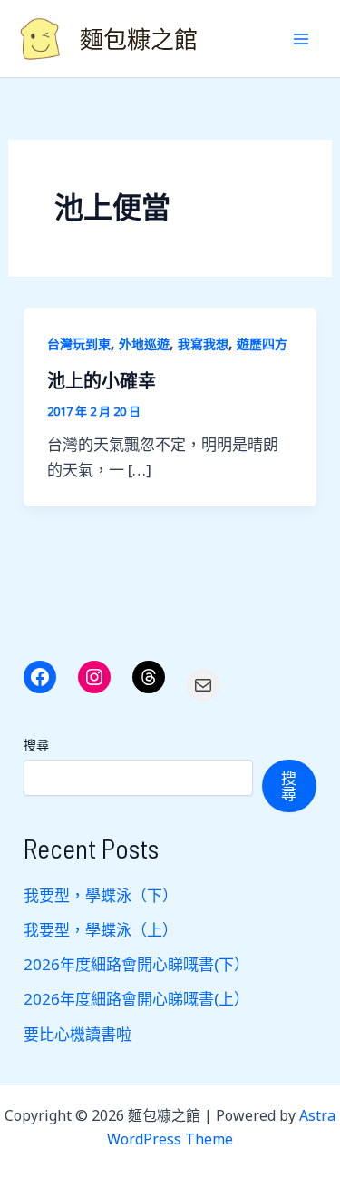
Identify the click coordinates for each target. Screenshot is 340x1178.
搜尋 (36, 744)
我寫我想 (203, 343)
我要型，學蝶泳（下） (101, 895)
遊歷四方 (262, 343)
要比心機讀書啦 (77, 1034)
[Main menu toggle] (302, 39)
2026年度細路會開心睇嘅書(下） (136, 964)
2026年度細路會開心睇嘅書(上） (136, 998)
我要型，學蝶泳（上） (101, 929)
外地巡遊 (144, 343)
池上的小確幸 (101, 380)
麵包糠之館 (139, 39)
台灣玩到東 (79, 343)
